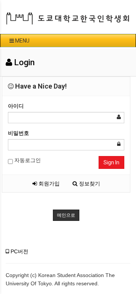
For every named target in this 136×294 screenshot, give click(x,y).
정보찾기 (88, 184)
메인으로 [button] (66, 215)
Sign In (111, 162)
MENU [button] (21, 41)
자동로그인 (27, 160)
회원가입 (48, 184)
